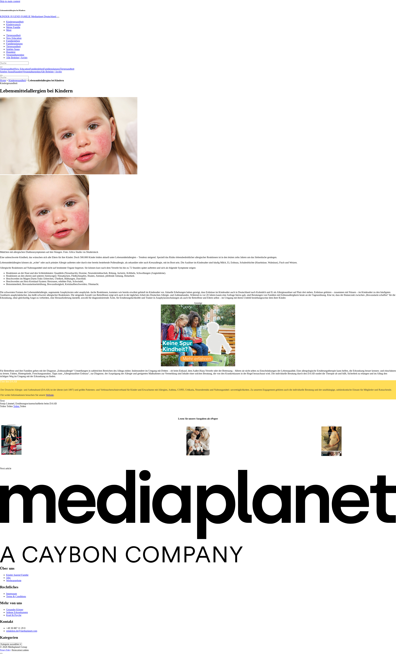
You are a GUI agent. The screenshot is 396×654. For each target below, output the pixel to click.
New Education (14, 38)
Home (3, 80)
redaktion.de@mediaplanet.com (21, 631)
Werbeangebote (13, 580)
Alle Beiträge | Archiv (17, 57)
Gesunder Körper (14, 609)
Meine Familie (13, 27)
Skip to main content (10, 1)
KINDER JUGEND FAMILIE (28, 16)
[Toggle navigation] (58, 17)
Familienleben (13, 41)
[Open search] (1, 66)
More (8, 30)
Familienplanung (14, 43)
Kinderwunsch (13, 24)
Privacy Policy (5, 650)
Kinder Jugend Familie (17, 575)
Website (50, 395)
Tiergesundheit (13, 35)
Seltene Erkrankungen (17, 612)
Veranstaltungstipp (15, 54)
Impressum (11, 593)
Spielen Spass (13, 49)
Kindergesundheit (15, 21)
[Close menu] (1, 75)
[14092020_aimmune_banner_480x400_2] (198, 365)
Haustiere (10, 52)
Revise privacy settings (20, 650)
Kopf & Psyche (13, 615)
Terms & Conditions (16, 596)
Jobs (8, 577)
